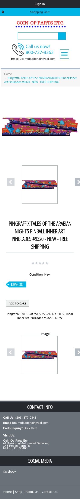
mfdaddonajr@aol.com (40, 58)
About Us (32, 492)
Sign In (40, 4)
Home (8, 74)
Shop (18, 492)
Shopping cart (39, 12)
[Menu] (64, 54)
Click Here (31, 428)
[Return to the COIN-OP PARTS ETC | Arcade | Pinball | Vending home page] (40, 25)
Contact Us (49, 492)
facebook (9, 471)
